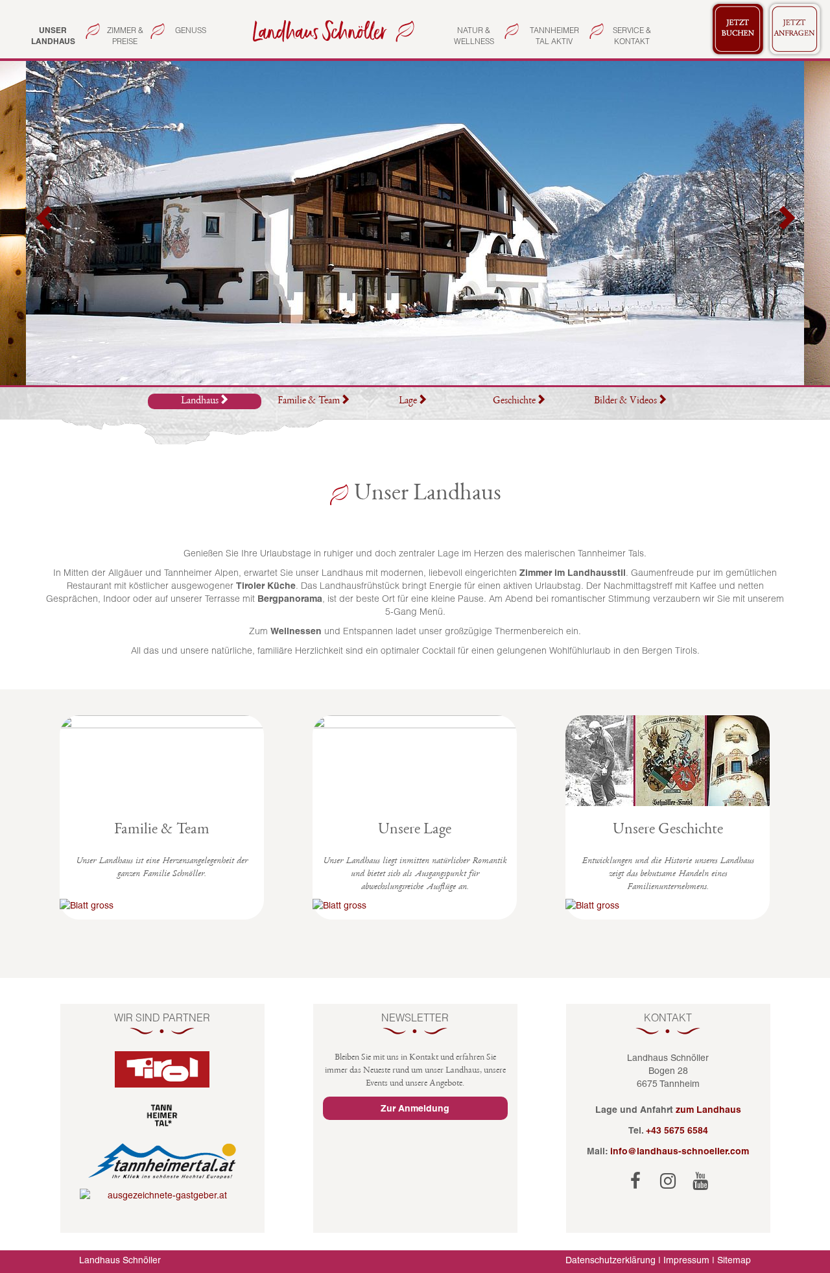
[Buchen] (737, 29)
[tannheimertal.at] (162, 1161)
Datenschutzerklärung (610, 1260)
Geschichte (514, 401)
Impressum (686, 1260)
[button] (45, 223)
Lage (408, 401)
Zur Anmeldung (415, 1108)
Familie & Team (309, 401)
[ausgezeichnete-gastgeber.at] (162, 1195)
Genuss (190, 30)
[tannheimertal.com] (162, 1115)
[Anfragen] (795, 29)
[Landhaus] (331, 30)
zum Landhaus (708, 1109)
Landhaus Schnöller (120, 1260)
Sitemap (734, 1260)
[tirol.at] (162, 1069)
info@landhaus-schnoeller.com (679, 1151)
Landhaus (200, 401)
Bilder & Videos (625, 401)
